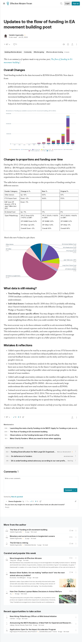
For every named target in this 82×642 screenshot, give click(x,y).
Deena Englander (15, 501)
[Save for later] (68, 44)
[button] (6, 501)
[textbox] (40, 482)
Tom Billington (21, 577)
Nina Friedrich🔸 (33, 631)
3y (23, 501)
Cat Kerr (12, 618)
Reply (7, 507)
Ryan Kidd (28, 625)
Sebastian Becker (30, 545)
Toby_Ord (13, 560)
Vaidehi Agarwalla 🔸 (17, 35)
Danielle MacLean (45, 631)
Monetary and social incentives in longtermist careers (32, 536)
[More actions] (76, 44)
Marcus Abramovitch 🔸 (65, 452)
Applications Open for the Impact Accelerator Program (33, 629)
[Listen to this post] (63, 44)
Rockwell (13, 577)
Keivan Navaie (20, 625)
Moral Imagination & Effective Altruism (26, 558)
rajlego (12, 625)
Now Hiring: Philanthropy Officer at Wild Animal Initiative (33, 616)
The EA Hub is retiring (19, 543)
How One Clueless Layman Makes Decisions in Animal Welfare (36, 591)
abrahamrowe (68, 456)
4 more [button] (66, 52)
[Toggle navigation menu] (4, 3)
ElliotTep (70, 461)
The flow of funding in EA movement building (28, 530)
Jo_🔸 (12, 594)
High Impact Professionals (18, 631)
